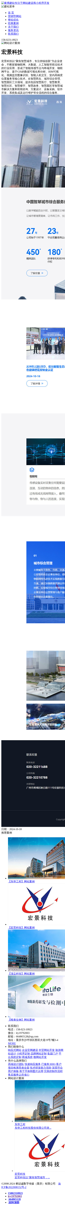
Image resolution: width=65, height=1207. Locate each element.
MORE (12, 1043)
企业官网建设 (30, 1050)
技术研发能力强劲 (40, 1067)
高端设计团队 (16, 1064)
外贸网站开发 (47, 1050)
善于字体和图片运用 (31, 1071)
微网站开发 (40, 1057)
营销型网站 (14, 16)
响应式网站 (14, 1050)
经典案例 (13, 23)
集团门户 (52, 1053)
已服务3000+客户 (51, 1064)
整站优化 (13, 19)
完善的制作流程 (53, 1071)
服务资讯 (13, 30)
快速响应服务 (33, 1064)
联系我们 (13, 33)
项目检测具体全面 (18, 1067)
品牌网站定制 (39, 1053)
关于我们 (13, 26)
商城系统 (27, 1057)
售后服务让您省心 (18, 1074)
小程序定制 (23, 1053)
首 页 (11, 12)
